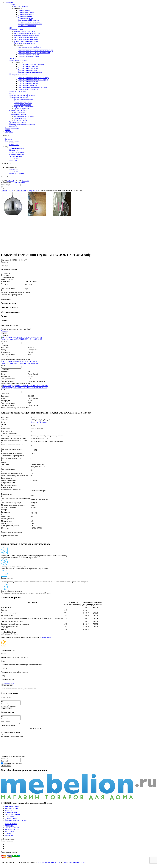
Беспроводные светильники (28, 89)
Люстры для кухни (25, 16)
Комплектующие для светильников (22, 124)
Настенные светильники (18, 74)
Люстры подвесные (21, 6)
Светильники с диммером (27, 85)
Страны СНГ (14, 145)
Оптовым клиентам (16, 173)
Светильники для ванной (18, 97)
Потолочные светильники (18, 60)
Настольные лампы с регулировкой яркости (34, 53)
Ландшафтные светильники (24, 116)
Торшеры (12, 58)
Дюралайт (13, 126)
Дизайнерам (13, 158)
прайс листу (46, 637)
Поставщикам (14, 169)
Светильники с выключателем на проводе (33, 78)
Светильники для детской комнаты (22, 95)
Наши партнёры (11, 824)
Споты (11, 93)
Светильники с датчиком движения (31, 64)
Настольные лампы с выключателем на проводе (35, 51)
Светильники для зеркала (23, 103)
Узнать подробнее (7, 683)
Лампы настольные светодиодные (26, 35)
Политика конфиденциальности (17, 820)
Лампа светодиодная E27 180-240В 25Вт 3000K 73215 (20, 363)
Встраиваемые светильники (24, 107)
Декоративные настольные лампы (26, 41)
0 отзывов (4, 262)
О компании (13, 150)
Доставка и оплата (12, 141)
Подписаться (6, 765)
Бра (10, 28)
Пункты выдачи (11, 812)
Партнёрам (13, 160)
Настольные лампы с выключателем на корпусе (35, 49)
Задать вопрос (6, 708)
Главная (4, 191)
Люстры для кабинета (26, 14)
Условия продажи (15, 156)
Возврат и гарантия (16, 152)
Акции (7, 130)
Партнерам (9, 835)
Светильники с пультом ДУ (28, 66)
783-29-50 (10, 181)
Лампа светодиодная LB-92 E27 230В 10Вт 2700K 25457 (21, 339)
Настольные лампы (16, 29)
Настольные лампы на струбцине (26, 39)
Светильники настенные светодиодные (32, 87)
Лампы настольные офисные (24, 31)
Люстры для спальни (25, 18)
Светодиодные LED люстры (28, 20)
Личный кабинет (19, 183)
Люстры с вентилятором (27, 26)
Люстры (12, 4)
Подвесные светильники (18, 91)
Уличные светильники (17, 114)
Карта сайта (9, 831)
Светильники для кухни (18, 110)
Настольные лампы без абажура (29, 47)
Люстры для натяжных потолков (30, 24)
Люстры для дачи (24, 10)
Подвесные (33, 191)
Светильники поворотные (27, 70)
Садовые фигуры (20, 118)
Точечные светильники (22, 105)
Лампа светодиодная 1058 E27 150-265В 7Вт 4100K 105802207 (24, 388)
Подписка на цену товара (12, 763)
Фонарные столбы (20, 120)
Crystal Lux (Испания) (38, 422)
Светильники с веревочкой (28, 82)
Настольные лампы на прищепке (26, 37)
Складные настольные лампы (29, 56)
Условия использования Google (73, 862)
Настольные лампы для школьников (27, 33)
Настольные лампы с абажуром (25, 43)
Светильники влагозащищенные (30, 72)
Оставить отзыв (7, 685)
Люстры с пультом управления (29, 22)
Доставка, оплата (11, 808)
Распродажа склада (12, 128)
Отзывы (8, 833)
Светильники (21, 191)
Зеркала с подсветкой (21, 108)
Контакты (8, 139)
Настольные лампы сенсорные (29, 55)
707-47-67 (25, 181)
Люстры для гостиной (26, 12)
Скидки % (9, 132)
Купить (4, 333)
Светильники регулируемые (28, 68)
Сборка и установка (16, 154)
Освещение (9, 3)
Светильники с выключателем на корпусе (33, 80)
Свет (11, 191)
